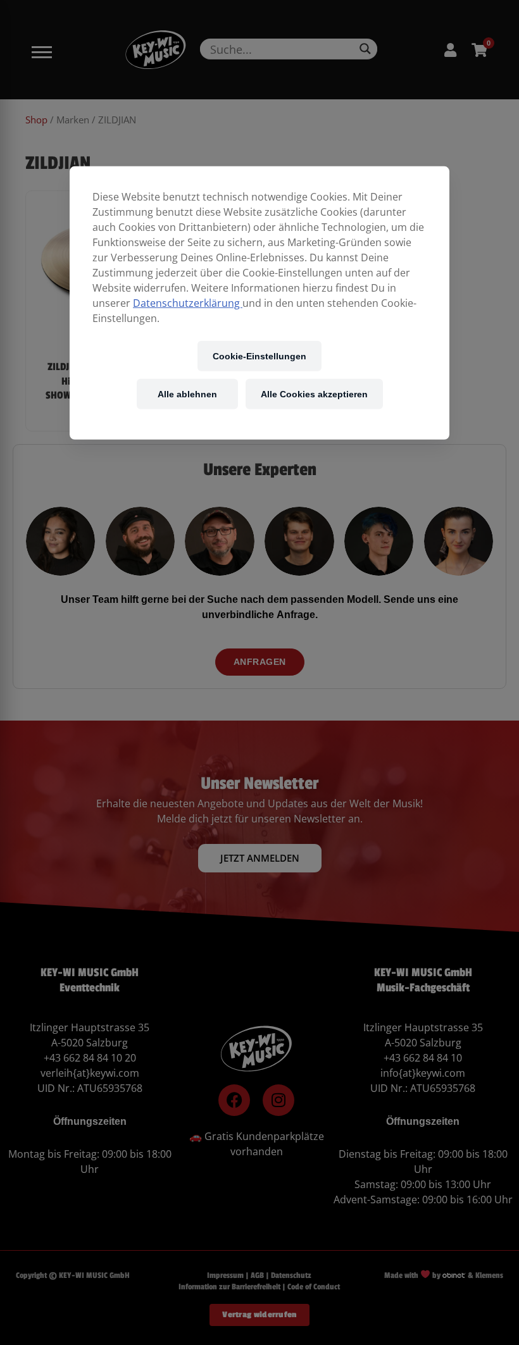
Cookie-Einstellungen (259, 356)
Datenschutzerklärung (187, 303)
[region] (259, 303)
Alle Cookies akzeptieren (314, 394)
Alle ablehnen (187, 394)
